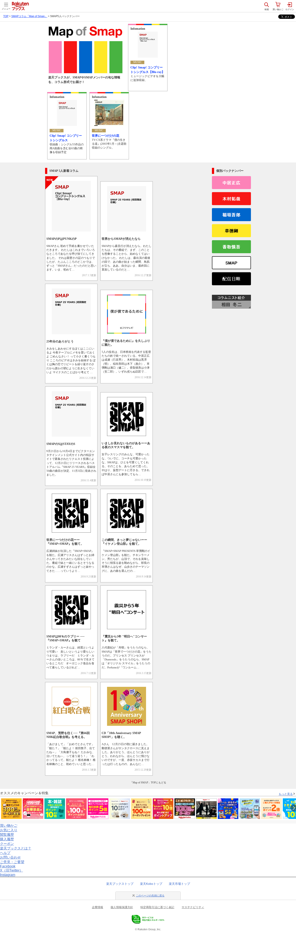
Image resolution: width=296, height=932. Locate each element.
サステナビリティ (193, 907)
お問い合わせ (10, 857)
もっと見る (286, 794)
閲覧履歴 (7, 834)
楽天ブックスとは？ (15, 848)
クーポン (7, 844)
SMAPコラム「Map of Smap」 (29, 16)
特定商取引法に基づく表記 (157, 907)
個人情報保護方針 (122, 907)
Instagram (7, 875)
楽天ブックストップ (119, 883)
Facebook (7, 866)
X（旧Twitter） (11, 870)
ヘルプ (5, 853)
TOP (5, 16)
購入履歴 (7, 839)
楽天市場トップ (179, 883)
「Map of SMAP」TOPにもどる (148, 782)
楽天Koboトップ (151, 883)
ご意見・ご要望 (12, 862)
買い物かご (8, 825)
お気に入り (8, 830)
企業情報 (97, 907)
